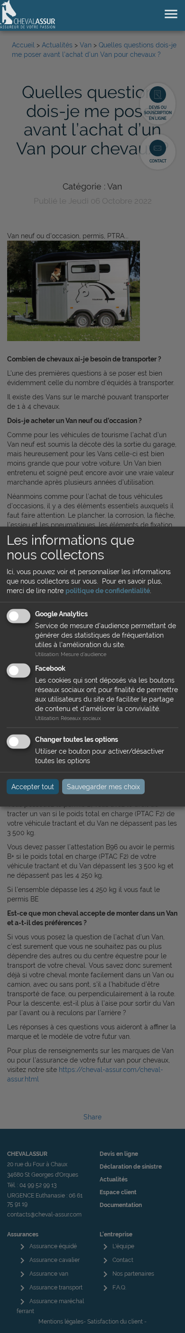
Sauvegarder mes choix (103, 787)
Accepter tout (32, 787)
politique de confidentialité (107, 590)
